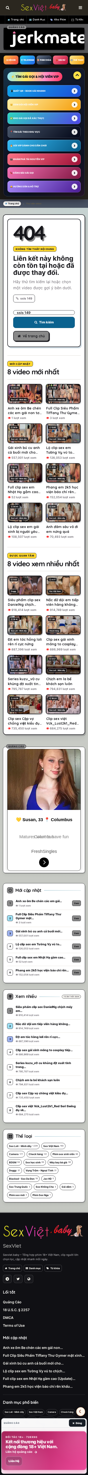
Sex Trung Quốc (19, 1186)
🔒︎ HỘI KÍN (11, 60)
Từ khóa (55, 1268)
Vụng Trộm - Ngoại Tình (41, 1170)
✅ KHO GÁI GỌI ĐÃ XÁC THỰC (27, 118)
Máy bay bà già (60, 1162)
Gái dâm (68, 1186)
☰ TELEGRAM (27, 60)
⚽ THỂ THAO (76, 60)
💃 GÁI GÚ (60, 60)
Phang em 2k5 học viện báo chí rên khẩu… (38, 1386)
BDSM (14, 1162)
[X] (18, 1279)
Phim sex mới (18, 1195)
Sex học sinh (34, 1162)
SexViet (12, 1245)
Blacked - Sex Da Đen (23, 1178)
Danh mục (35, 1268)
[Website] (28, 1279)
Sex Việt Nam (53, 1146)
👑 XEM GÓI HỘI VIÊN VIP (24, 104)
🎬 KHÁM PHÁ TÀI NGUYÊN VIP (27, 159)
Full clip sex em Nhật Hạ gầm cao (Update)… (39, 1378)
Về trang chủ (34, 336)
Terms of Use (14, 1325)
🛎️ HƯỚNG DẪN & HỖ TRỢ (24, 186)
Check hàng (38, 1154)
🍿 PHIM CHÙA (44, 60)
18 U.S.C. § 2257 (16, 1310)
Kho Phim (60, 19)
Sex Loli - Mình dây (23, 1146)
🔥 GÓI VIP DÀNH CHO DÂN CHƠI (28, 145)
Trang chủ (17, 19)
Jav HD (48, 1178)
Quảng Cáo (12, 1302)
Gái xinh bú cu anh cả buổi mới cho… (33, 1363)
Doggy (14, 1170)
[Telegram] (7, 1279)
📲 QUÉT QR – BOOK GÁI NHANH (27, 91)
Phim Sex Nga (42, 1195)
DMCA (8, 1318)
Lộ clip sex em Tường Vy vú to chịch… (34, 1371)
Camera (16, 1154)
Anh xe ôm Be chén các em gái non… (33, 1347)
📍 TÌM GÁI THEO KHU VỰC (25, 131)
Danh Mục (39, 19)
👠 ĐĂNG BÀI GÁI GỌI (22, 172)
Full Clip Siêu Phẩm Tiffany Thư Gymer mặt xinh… (44, 1355)
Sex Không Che (46, 1186)
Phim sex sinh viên (65, 1154)
